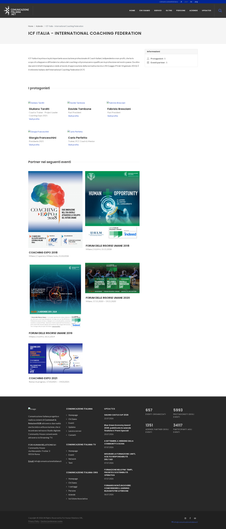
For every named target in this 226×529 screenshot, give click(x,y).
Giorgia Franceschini (42, 138)
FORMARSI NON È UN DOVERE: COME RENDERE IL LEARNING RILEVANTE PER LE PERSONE (117, 488)
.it (181, 2)
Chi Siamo (72, 419)
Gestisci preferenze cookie (52, 521)
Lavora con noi (74, 431)
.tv (191, 2)
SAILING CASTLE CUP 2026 (116, 415)
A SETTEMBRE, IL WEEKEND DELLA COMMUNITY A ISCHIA (118, 442)
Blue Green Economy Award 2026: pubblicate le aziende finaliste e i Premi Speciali (117, 428)
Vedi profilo (34, 119)
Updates (72, 427)
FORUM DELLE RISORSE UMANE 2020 (108, 298)
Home (30, 26)
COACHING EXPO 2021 (43, 378)
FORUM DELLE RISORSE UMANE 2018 (107, 246)
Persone (72, 490)
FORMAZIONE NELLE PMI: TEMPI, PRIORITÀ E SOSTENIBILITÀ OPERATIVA (118, 472)
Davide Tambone (79, 109)
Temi (70, 463)
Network (72, 459)
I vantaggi (72, 486)
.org (196, 2)
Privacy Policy (33, 521)
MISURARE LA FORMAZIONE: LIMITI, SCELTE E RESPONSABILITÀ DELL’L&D (120, 457)
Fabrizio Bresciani (119, 109)
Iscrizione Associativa (77, 498)
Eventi (71, 423)
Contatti (72, 435)
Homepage (73, 415)
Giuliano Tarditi (39, 109)
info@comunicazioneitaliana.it (185, 522)
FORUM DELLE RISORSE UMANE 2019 (50, 333)
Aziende (39, 26)
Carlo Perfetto (77, 138)
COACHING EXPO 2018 (43, 252)
